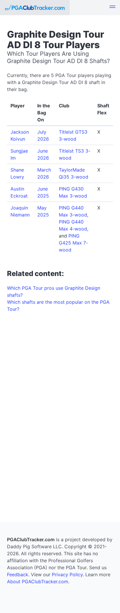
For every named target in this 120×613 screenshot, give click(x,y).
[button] (112, 7)
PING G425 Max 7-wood (73, 243)
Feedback (17, 574)
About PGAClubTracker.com (37, 581)
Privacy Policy (67, 574)
